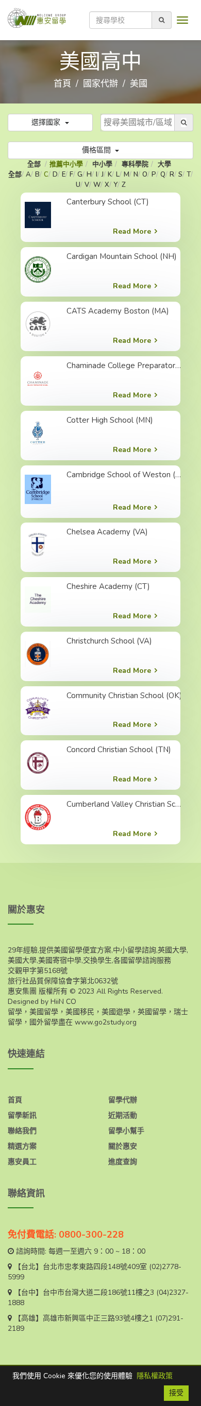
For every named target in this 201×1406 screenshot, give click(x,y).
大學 (164, 164)
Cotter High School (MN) (109, 420)
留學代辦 (122, 1100)
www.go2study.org (106, 1022)
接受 (176, 1393)
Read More (132, 231)
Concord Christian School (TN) (118, 749)
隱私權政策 (155, 1376)
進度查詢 (122, 1162)
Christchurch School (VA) (109, 641)
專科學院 (135, 164)
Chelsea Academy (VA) (107, 532)
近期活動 (122, 1115)
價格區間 (97, 150)
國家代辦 (100, 84)
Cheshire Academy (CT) (108, 586)
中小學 (102, 164)
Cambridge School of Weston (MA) (125, 475)
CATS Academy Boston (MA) (117, 311)
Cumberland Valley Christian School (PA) (125, 804)
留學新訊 (22, 1115)
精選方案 (22, 1146)
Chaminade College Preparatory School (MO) (125, 365)
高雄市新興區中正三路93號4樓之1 (98, 1318)
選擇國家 (46, 122)
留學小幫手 (126, 1131)
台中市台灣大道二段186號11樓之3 (98, 1292)
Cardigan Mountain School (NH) (121, 256)
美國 (138, 84)
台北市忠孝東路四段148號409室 (95, 1267)
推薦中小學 (66, 164)
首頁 (62, 84)
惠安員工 (22, 1162)
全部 (34, 164)
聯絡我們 (22, 1131)
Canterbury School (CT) (107, 202)
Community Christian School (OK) (124, 695)
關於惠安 (122, 1146)
